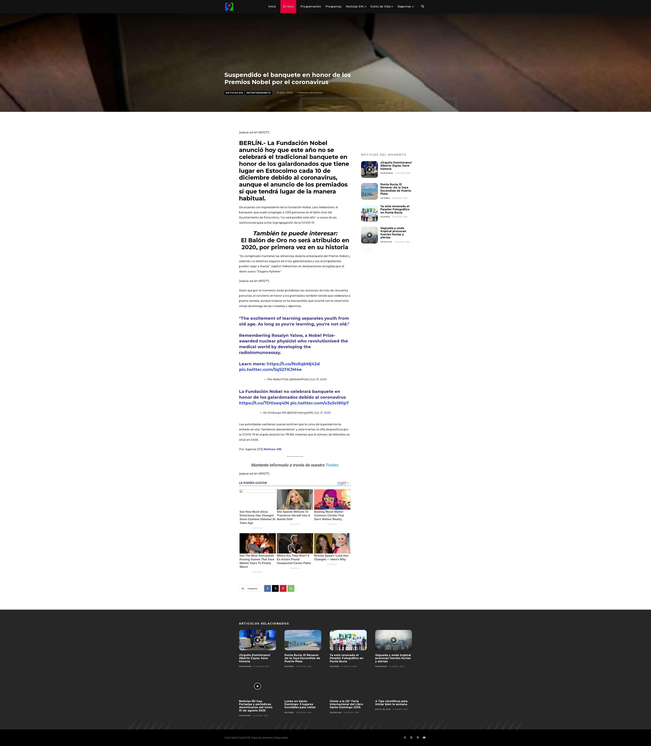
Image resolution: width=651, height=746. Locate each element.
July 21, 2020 (322, 412)
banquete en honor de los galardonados (293, 160)
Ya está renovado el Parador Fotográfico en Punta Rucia (394, 209)
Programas (386, 173)
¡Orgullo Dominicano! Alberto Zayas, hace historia (396, 165)
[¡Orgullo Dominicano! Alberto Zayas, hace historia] (369, 169)
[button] (423, 7)
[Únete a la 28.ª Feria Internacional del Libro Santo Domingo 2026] (348, 686)
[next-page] (369, 250)
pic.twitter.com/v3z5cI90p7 (319, 403)
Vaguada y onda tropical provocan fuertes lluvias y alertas (393, 233)
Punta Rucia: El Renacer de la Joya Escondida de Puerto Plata (395, 189)
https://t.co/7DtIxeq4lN (264, 403)
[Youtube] (424, 737)
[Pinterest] (283, 588)
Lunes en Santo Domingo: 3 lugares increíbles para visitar (300, 704)
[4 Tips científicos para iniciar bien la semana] (393, 686)
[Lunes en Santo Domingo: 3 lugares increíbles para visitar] (302, 686)
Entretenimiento (258, 92)
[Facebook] (267, 588)
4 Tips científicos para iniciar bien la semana (391, 703)
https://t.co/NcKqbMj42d (293, 363)
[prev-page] (363, 250)
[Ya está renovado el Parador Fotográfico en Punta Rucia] (369, 213)
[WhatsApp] (291, 588)
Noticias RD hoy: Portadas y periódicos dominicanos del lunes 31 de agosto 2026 (255, 706)
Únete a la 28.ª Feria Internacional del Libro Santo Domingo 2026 (346, 704)
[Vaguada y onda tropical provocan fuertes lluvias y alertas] (369, 235)
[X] (275, 588)
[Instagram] (411, 737)
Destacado (386, 242)
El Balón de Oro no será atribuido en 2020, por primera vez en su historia (295, 244)
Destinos (385, 198)
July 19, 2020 (318, 379)
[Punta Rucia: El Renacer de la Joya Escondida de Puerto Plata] (369, 191)
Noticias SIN (234, 92)
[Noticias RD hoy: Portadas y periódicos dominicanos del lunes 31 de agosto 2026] (257, 686)
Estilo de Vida (383, 709)
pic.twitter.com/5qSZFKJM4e (270, 369)
